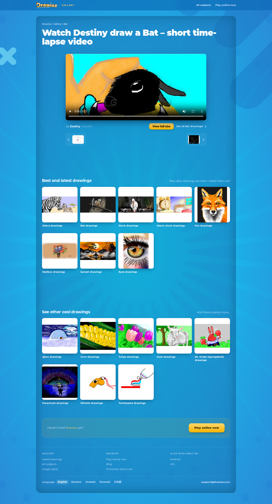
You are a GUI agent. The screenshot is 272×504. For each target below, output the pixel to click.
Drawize (47, 24)
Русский (105, 482)
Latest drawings (52, 459)
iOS (172, 464)
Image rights (50, 469)
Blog (109, 464)
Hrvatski (90, 482)
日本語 (117, 482)
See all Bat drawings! (189, 126)
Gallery (57, 24)
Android (175, 459)
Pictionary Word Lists (119, 469)
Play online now (225, 5)
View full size (161, 126)
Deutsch (76, 482)
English (62, 482)
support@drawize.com (215, 482)
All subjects (203, 5)
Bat (65, 24)
